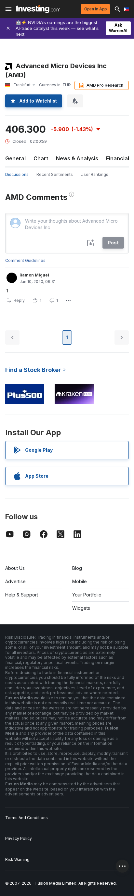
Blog (77, 568)
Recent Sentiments (54, 174)
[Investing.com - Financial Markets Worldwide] (38, 9)
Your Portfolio (86, 594)
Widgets (81, 608)
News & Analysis (77, 158)
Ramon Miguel (34, 275)
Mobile (79, 581)
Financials (119, 158)
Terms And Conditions (26, 817)
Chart (41, 158)
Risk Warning (17, 859)
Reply (19, 300)
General (15, 158)
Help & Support (21, 594)
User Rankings (94, 174)
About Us (15, 568)
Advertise (15, 581)
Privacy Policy (18, 838)
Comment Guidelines (25, 260)
